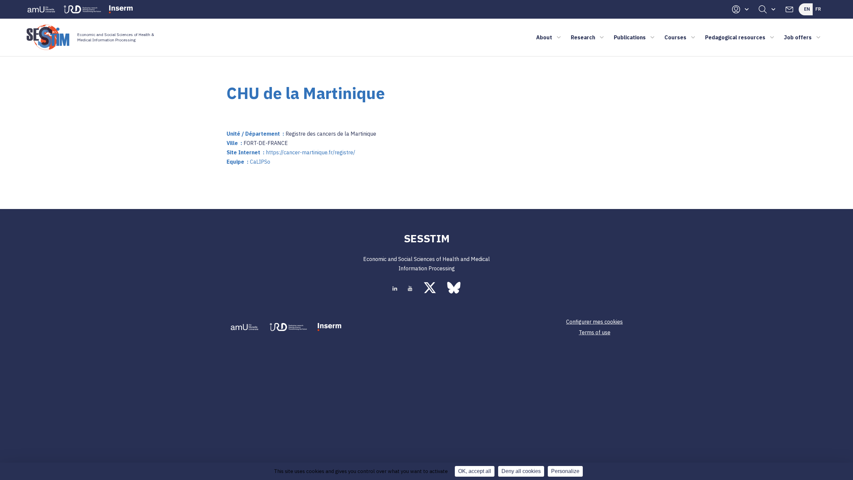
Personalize (565, 471)
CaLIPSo (260, 161)
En (807, 9)
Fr (818, 9)
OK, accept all (474, 471)
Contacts (789, 9)
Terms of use (594, 332)
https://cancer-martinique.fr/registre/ (310, 152)
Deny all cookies (521, 471)
